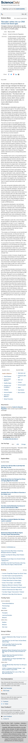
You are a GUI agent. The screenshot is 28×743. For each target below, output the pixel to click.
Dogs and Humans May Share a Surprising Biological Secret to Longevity (12, 551)
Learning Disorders (7, 615)
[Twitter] (11, 74)
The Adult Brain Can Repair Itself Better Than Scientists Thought (13, 659)
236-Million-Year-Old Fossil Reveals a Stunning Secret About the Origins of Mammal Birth (13, 563)
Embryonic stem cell (22, 376)
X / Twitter (5, 704)
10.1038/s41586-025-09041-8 (10, 439)
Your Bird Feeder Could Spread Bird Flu (12, 576)
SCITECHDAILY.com (11, 547)
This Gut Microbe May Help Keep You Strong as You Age (14, 665)
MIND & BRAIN (4, 610)
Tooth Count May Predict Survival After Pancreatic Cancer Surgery (12, 644)
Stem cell (20, 380)
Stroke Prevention (8, 399)
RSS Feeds (6, 690)
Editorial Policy (14, 725)
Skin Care (4, 627)
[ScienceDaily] (10, 2)
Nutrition (4, 608)
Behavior (4, 617)
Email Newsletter (7, 688)
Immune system (22, 385)
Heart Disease (7, 376)
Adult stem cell (21, 373)
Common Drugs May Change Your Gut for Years (14, 573)
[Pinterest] (14, 74)
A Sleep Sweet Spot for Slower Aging (11, 580)
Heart (19, 387)
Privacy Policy (5, 725)
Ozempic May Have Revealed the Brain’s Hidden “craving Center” (12, 655)
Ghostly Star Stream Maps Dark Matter (12, 578)
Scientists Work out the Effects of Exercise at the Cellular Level (13, 493)
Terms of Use (23, 725)
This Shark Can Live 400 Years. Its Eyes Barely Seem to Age (14, 641)
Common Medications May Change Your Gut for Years (14, 637)
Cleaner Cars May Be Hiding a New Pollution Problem (12, 555)
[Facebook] (9, 74)
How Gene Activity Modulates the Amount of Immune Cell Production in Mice (13, 506)
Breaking (3, 570)
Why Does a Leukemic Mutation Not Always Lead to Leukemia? (13, 520)
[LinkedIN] (16, 74)
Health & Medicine (7, 373)
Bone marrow (21, 392)
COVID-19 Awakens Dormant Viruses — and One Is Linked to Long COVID (13, 668)
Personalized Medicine (7, 379)
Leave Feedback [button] (7, 716)
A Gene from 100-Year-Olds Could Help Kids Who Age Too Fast (13, 466)
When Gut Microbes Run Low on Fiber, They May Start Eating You (13, 672)
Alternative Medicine (6, 395)
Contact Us (6, 719)
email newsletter (20, 9)
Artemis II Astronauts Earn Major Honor (12, 589)
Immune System (8, 392)
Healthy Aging (7, 383)
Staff (11, 723)
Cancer (20, 382)
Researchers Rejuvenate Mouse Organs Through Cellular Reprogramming (12, 533)
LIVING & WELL (4, 620)
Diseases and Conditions (7, 386)
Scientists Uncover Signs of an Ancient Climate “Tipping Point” (13, 559)
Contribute (17, 723)
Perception (5, 613)
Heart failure (21, 390)
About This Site (5, 723)
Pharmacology (6, 606)
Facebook (5, 701)
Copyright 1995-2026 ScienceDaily (11, 727)
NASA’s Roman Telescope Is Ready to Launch (14, 587)
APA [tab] (18, 444)
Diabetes (6, 390)
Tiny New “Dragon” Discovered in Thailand (13, 592)
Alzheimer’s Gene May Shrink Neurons (12, 594)
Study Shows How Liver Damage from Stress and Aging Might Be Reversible (13, 480)
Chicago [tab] (23, 444)
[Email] (18, 74)
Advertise (23, 723)
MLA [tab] (13, 444)
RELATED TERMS (19, 370)
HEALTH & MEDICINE (5, 601)
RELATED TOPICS (6, 370)
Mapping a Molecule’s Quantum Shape (12, 585)
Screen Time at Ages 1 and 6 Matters (11, 583)
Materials (3, 407)
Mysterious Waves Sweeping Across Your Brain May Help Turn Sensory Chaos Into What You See (14, 651)
